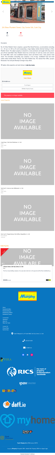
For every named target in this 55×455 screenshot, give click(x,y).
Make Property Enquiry (28, 88)
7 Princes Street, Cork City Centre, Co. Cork (13, 266)
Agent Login (45, 448)
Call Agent (28, 85)
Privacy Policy (6, 328)
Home (4, 307)
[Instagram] (32, 355)
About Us (5, 321)
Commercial (5, 317)
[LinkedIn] (27, 355)
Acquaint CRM (21, 448)
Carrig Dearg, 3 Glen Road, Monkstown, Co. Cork (11, 142)
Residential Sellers (7, 309)
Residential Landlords (7, 312)
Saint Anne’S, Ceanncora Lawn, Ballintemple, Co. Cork (12, 188)
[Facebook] (23, 355)
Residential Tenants (7, 314)
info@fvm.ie (7, 81)
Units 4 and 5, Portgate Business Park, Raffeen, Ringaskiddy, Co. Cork (15, 234)
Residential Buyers (7, 311)
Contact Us (5, 326)
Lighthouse (32, 453)
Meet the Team (6, 323)
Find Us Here (6, 330)
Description (4, 43)
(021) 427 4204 (29, 340)
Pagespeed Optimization (24, 453)
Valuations (5, 319)
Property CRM (35, 448)
